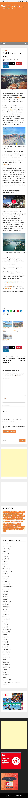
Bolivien (5, 554)
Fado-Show (8, 288)
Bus (7, 513)
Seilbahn (4, 527)
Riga (19, 523)
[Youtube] (21, 1)
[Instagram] (25, 1)
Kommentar (6, 379)
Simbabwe (5, 657)
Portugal (5, 50)
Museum (4, 521)
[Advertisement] (14, 27)
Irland (4, 591)
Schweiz (5, 654)
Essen (14, 515)
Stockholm (15, 527)
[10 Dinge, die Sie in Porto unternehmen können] (18, 324)
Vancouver (17, 529)
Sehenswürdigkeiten (16, 525)
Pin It (19, 63)
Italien (4, 596)
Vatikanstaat (6, 679)
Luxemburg (5, 619)
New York (14, 521)
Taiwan (4, 672)
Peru (4, 639)
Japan (4, 599)
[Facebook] (19, 1)
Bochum (9, 511)
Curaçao (5, 566)
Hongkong (10, 517)
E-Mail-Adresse (7, 405)
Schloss (10, 525)
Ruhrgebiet (5, 525)
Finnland (5, 579)
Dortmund (20, 513)
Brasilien (22, 511)
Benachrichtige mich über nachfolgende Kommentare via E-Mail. (13, 420)
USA (4, 677)
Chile (4, 561)
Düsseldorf (10, 515)
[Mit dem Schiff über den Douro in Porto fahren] (7, 324)
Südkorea (5, 669)
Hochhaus (5, 517)
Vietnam (5, 685)
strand (19, 527)
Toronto (12, 529)
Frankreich (5, 581)
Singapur (9, 527)
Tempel (4, 529)
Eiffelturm (5, 164)
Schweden (5, 652)
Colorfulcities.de (12, 6)
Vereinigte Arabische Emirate (10, 682)
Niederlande (6, 629)
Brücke (4, 513)
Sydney (23, 527)
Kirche (10, 519)
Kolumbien (5, 611)
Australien (5, 549)
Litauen (4, 617)
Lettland (5, 614)
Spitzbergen (6, 664)
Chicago (15, 513)
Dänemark (5, 569)
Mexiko (4, 624)
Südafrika (5, 667)
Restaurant (15, 523)
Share (6, 63)
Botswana (5, 556)
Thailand (5, 674)
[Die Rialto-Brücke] (7, 336)
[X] (23, 1)
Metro (23, 519)
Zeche (4, 531)
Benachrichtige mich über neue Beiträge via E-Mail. (14, 427)
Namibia (5, 627)
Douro (19, 97)
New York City (19, 521)
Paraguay (5, 637)
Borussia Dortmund (15, 511)
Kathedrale (5, 519)
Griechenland (6, 584)
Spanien (4, 662)
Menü (4, 43)
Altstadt (4, 511)
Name (4, 398)
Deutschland (6, 571)
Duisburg (5, 515)
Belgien (4, 551)
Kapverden (5, 606)
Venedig (22, 529)
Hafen (23, 515)
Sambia (4, 647)
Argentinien (5, 546)
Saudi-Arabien (6, 649)
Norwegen (5, 523)
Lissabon (14, 519)
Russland (5, 644)
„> (10, 282)
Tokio (8, 529)
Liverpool (19, 519)
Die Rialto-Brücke (6, 339)
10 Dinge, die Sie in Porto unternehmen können (17, 329)
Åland (4, 543)
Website (5, 411)
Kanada (4, 604)
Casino (11, 513)
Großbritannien (6, 586)
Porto (11, 110)
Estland (4, 576)
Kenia (4, 609)
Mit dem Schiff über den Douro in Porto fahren (6, 329)
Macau (4, 622)
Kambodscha (19, 517)
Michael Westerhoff (11, 59)
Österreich (5, 634)
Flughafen (18, 515)
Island (15, 517)
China (4, 564)
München (9, 521)
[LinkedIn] (26, 1)
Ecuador (5, 574)
